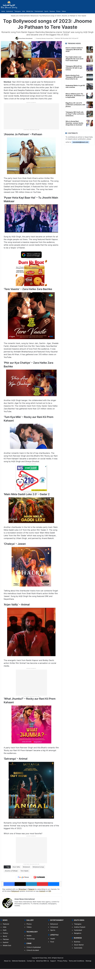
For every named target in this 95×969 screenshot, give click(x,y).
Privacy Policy (62, 961)
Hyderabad (9, 11)
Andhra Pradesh (79, 927)
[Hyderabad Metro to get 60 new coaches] (89, 86)
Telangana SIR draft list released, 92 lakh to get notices (74, 68)
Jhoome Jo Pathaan (11, 871)
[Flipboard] (39, 877)
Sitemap (88, 961)
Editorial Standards (18, 961)
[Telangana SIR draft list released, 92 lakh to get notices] (89, 68)
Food (52, 942)
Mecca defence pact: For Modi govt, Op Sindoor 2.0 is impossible (75, 95)
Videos (64, 11)
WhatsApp (22, 889)
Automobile (78, 948)
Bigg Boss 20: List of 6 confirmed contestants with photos (75, 104)
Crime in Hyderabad (34, 947)
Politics (5, 933)
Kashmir (5, 942)
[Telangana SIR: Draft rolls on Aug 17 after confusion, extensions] (89, 114)
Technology (31, 939)
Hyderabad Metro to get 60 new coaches (75, 86)
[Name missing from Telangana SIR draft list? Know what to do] (89, 77)
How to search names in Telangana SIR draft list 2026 (74, 49)
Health (52, 939)
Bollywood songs (38, 867)
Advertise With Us (42, 961)
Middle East (29, 11)
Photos (58, 11)
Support (53, 961)
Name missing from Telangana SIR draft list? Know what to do (74, 77)
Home (3, 11)
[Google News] (23, 877)
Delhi (4, 930)
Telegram (31, 889)
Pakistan (6, 939)
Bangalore (77, 933)
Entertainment (39, 11)
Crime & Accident (33, 950)
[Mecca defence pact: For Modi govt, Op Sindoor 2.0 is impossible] (89, 95)
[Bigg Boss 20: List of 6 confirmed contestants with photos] (89, 104)
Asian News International (25, 38)
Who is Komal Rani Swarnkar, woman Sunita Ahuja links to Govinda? (74, 123)
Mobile (29, 935)
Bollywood (34, 16)
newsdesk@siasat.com (80, 142)
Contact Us (31, 961)
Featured (6, 924)
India (23, 11)
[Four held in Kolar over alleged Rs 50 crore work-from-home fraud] (89, 59)
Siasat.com (14, 16)
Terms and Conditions (76, 961)
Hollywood (54, 927)
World (5, 936)
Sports (46, 11)
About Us (7, 961)
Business (52, 11)
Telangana (17, 11)
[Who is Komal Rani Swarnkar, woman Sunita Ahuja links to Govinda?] (89, 123)
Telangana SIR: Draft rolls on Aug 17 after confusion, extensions (75, 114)
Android (42, 891)
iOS (50, 891)
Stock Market (79, 945)
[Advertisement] (31, 116)
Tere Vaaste (24, 871)
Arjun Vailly (16, 867)
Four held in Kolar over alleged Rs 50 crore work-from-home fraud (75, 58)
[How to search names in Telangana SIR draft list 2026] (89, 49)
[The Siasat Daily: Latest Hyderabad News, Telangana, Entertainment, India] (9, 5)
